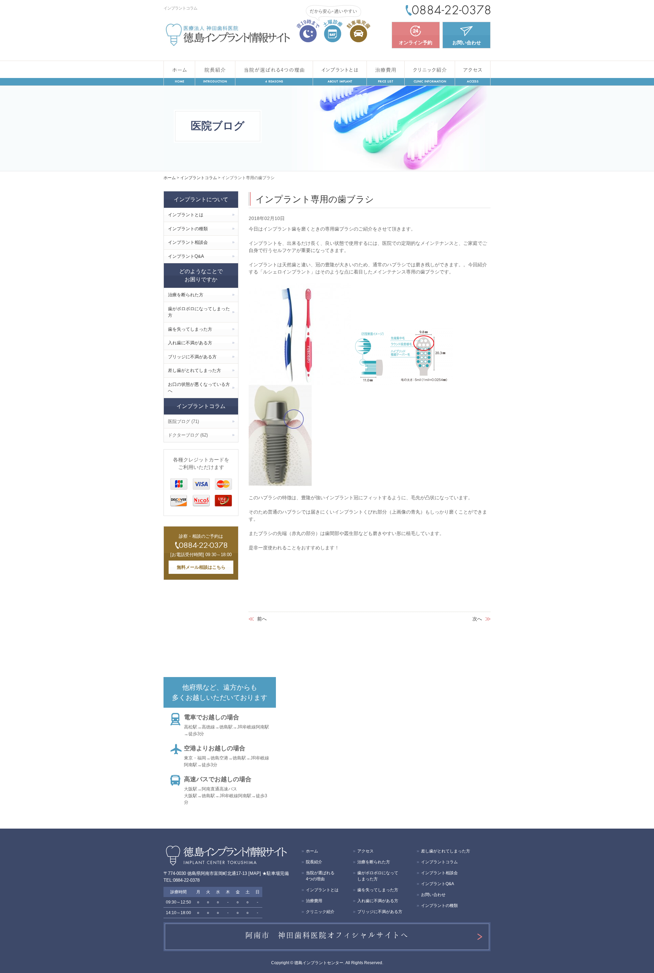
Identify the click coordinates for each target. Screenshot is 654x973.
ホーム (179, 73)
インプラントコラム (439, 862)
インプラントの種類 (188, 228)
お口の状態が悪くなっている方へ (199, 388)
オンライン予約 (415, 42)
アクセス (472, 73)
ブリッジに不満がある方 (192, 356)
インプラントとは (340, 73)
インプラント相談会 (188, 242)
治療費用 (385, 73)
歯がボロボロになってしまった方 (199, 312)
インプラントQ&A (186, 256)
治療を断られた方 (185, 294)
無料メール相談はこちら (201, 567)
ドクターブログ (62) (188, 435)
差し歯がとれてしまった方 (194, 370)
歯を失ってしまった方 (190, 329)
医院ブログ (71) (183, 421)
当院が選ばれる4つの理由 (274, 73)
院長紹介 (215, 73)
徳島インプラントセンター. (319, 962)
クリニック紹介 (430, 73)
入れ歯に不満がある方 (190, 342)
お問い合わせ (466, 42)
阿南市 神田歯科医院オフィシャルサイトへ (327, 935)
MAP (255, 873)
